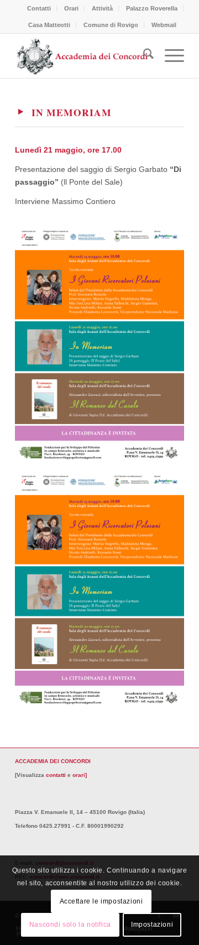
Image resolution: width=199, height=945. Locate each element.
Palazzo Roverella (151, 8)
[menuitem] (39, 8)
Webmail (163, 25)
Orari (71, 8)
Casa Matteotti (49, 25)
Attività (102, 8)
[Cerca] (143, 56)
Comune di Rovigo (110, 25)
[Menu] (169, 56)
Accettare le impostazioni (101, 901)
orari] (79, 775)
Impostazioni (152, 924)
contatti (56, 775)
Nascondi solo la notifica (70, 924)
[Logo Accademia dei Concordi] (82, 56)
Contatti (39, 8)
